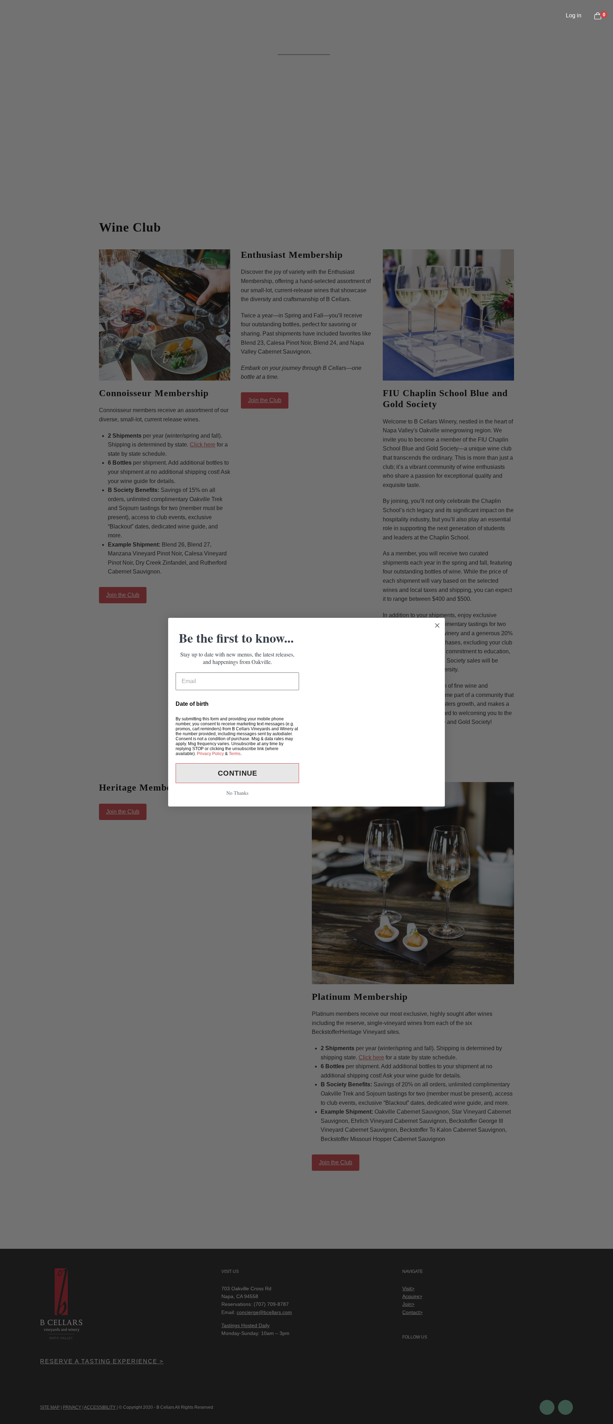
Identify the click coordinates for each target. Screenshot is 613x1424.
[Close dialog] (437, 608)
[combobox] (188, 684)
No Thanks (237, 810)
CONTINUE (237, 791)
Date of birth (192, 704)
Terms (235, 771)
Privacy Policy (210, 771)
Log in (573, 15)
